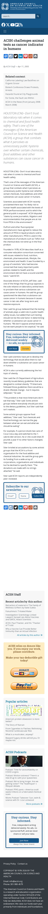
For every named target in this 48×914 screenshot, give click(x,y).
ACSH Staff (10, 66)
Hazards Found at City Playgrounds (21, 94)
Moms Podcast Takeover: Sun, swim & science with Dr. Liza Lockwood (23, 798)
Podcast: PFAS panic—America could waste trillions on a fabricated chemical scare (23, 792)
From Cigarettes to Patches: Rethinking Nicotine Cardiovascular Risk (24, 729)
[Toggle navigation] (4, 31)
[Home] (23, 6)
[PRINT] (35, 56)
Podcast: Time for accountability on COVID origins (22, 770)
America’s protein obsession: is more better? (22, 720)
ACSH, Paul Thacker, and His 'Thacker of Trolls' (23, 624)
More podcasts (33, 804)
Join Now (13, 348)
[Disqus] (24, 544)
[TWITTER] (16, 56)
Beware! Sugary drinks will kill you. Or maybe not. (23, 739)
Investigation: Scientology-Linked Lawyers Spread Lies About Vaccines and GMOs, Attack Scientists (22, 617)
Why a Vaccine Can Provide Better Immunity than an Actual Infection (21, 630)
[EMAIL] (6, 56)
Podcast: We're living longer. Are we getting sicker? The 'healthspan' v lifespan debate (22, 783)
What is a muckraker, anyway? (19, 734)
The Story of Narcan (15, 725)
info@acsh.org (16, 881)
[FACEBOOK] (11, 56)
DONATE (24, 670)
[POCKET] (25, 56)
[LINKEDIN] (20, 56)
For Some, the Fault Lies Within (19, 98)
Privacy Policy (9, 863)
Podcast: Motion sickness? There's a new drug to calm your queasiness (22, 776)
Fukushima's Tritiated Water (19, 611)
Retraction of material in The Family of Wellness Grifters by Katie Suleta (23, 606)
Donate (25, 348)
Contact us (22, 863)
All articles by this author (28, 635)
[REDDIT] (30, 56)
